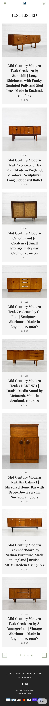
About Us (20, 674)
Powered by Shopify (24, 693)
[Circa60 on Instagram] (26, 684)
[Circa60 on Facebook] (22, 684)
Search (10, 674)
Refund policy (24, 678)
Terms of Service (34, 674)
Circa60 (30, 690)
